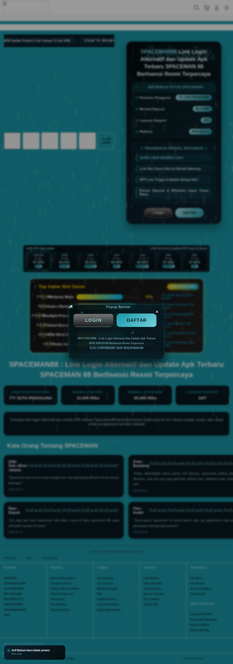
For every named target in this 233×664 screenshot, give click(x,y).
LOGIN (93, 320)
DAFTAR (137, 320)
